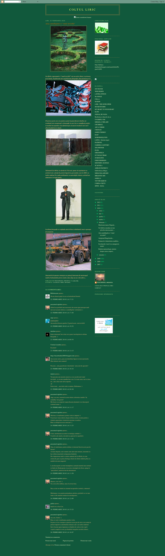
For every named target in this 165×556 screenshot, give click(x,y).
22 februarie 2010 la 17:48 (62, 313)
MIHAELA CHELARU (102, 122)
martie (101, 219)
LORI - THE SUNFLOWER (103, 104)
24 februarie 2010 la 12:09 (62, 498)
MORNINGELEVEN (101, 137)
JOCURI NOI (99, 89)
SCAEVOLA (98, 165)
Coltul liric (82, 9)
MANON (97, 102)
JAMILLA (98, 178)
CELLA (97, 99)
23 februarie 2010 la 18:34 (62, 369)
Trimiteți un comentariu (52, 537)
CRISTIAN (98, 130)
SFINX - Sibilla (99, 186)
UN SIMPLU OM (100, 119)
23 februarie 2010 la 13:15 (62, 351)
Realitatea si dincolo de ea (103, 117)
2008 (99, 261)
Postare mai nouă (50, 541)
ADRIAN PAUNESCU (101, 168)
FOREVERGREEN (100, 160)
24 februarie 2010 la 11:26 (62, 439)
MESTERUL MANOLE (102, 163)
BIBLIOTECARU (100, 176)
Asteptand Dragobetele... (105, 238)
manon (53, 374)
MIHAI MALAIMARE (101, 173)
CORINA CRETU (100, 183)
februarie (102, 222)
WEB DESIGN (99, 91)
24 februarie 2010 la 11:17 (62, 407)
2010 (99, 208)
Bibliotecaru (54, 293)
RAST (97, 135)
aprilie (101, 217)
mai (100, 214)
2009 (99, 259)
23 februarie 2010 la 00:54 (62, 339)
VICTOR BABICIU (100, 181)
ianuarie (101, 255)
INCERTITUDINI (100, 107)
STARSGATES (99, 158)
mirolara (53, 331)
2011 (99, 205)
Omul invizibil (65, 282)
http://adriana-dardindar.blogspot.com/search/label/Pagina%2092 (107, 67)
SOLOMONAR (99, 148)
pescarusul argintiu (56, 304)
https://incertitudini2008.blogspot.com (62, 356)
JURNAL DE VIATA (101, 114)
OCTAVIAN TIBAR (101, 155)
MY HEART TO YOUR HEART (104, 109)
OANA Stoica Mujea (101, 171)
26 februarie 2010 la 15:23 (62, 509)
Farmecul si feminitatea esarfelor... (108, 241)
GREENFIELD (99, 153)
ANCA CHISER (99, 127)
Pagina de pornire (68, 541)
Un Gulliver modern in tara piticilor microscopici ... (106, 229)
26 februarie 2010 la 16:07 (62, 532)
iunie (100, 211)
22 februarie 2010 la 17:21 (62, 299)
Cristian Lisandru (56, 345)
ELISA (97, 150)
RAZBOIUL (98, 142)
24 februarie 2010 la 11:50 (62, 473)
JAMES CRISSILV (100, 132)
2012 (99, 202)
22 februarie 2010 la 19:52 (62, 326)
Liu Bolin (56, 282)
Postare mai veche (86, 541)
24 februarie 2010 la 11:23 (62, 425)
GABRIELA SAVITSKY (102, 145)
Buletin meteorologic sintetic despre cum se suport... (107, 250)
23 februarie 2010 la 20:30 (62, 389)
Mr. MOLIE (98, 96)
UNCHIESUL (99, 125)
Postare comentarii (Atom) (62, 545)
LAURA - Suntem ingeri (102, 140)
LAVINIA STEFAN (100, 94)
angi (52, 318)
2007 (99, 264)
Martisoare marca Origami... (106, 225)
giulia (52, 503)
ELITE (97, 112)
